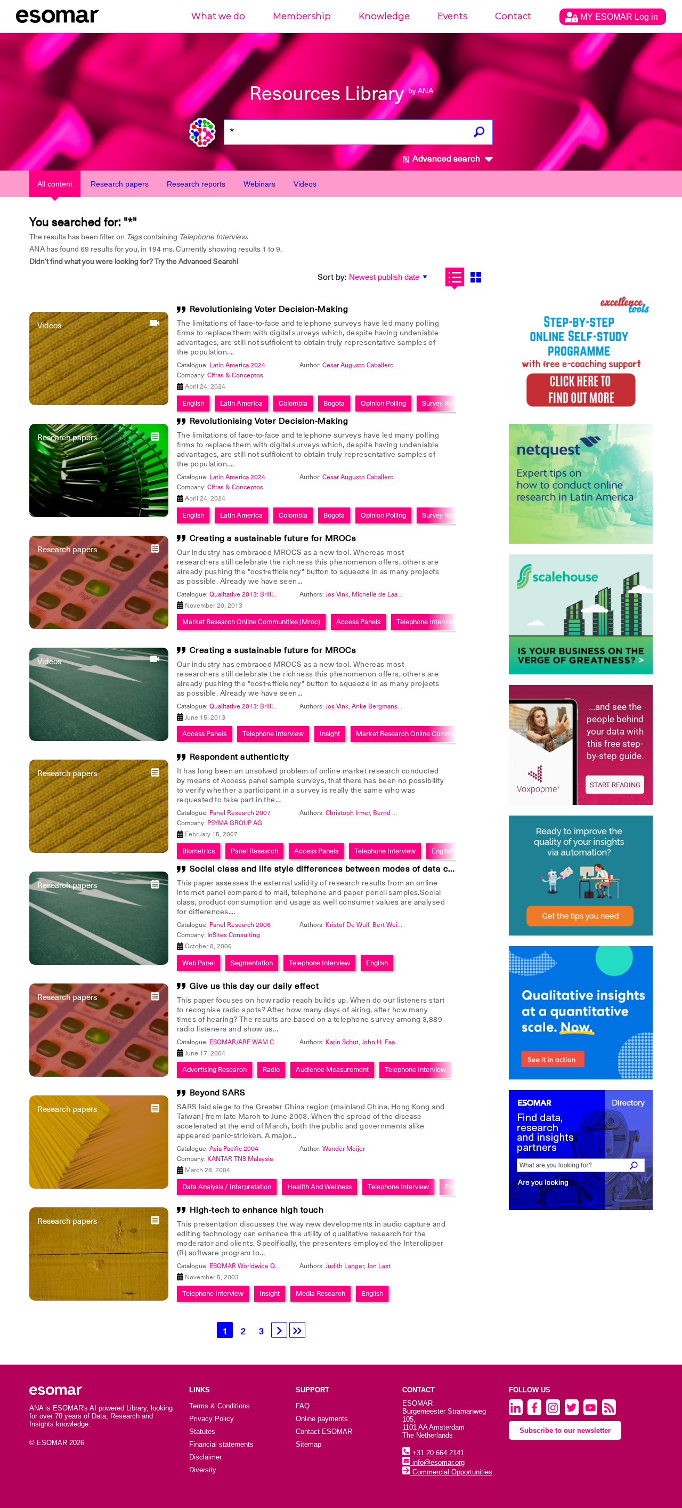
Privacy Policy (211, 1419)
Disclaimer (205, 1457)
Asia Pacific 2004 (233, 1148)
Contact (513, 16)
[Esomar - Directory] (581, 1150)
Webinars (259, 184)
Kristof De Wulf (347, 925)
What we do (218, 16)
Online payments (322, 1419)
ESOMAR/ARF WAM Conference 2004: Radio (274, 1042)
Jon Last (379, 1266)
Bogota (334, 403)
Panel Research (254, 851)
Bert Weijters (391, 925)
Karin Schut (342, 1042)
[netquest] (581, 484)
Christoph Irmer (348, 813)
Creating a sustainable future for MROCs (273, 538)
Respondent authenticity (239, 757)
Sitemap (308, 1444)
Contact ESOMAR (324, 1432)
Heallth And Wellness (319, 1186)
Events (452, 16)
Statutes (202, 1432)
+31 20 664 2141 (437, 1453)
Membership (302, 16)
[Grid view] (475, 277)
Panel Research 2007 (240, 813)
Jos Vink (337, 594)
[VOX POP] (581, 745)
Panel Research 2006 (240, 925)
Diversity (202, 1470)
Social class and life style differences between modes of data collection (337, 869)
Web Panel (198, 962)
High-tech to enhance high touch (257, 1210)
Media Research (320, 1293)
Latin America (241, 403)
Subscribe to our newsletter (565, 1430)
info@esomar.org (437, 1462)
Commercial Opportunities (451, 1472)
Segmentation (252, 962)
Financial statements (221, 1444)
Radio (271, 1069)
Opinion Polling (383, 403)
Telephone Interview (427, 621)
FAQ (303, 1406)
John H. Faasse (383, 1042)
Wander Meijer (343, 1148)
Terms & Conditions (219, 1406)
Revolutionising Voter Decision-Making (269, 309)
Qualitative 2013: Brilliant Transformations (269, 594)
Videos (305, 184)
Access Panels (358, 621)
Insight (330, 733)
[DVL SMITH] (581, 353)
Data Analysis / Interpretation (226, 1186)
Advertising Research (214, 1069)
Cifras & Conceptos (235, 375)
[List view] (454, 277)
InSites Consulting (233, 935)
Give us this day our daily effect (254, 986)
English (193, 403)
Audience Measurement (332, 1069)
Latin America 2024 (237, 365)
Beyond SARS (218, 1092)
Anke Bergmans (374, 706)
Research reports (196, 184)
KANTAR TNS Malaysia (240, 1159)
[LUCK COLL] (581, 614)
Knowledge (384, 16)
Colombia (293, 403)
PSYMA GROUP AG (234, 823)
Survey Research (447, 403)
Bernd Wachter (394, 813)
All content (54, 184)
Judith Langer (345, 1266)
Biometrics (198, 851)
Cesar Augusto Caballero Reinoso (370, 365)
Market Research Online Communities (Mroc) (251, 621)
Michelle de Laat (376, 594)
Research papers (120, 184)
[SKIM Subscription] (581, 876)
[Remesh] (581, 1012)
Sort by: (332, 277)
